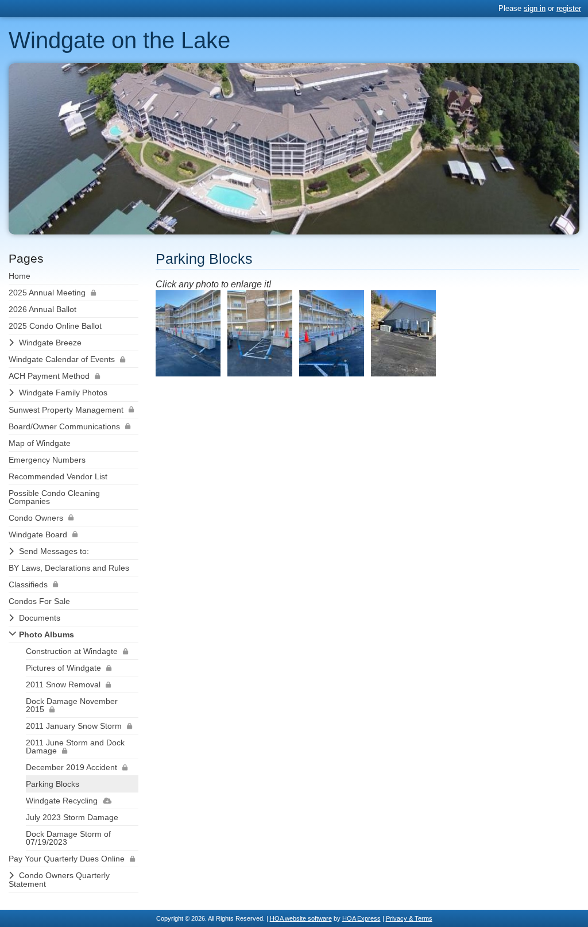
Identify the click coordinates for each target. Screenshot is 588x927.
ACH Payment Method (49, 375)
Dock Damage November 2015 (72, 705)
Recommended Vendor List (58, 476)
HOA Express (361, 918)
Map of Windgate (40, 443)
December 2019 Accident (71, 767)
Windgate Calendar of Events (62, 359)
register (568, 8)
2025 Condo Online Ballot (55, 325)
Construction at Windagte (72, 651)
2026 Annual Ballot (42, 309)
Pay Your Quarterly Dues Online (67, 858)
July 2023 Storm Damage (72, 817)
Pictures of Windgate (63, 667)
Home (19, 275)
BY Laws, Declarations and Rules (69, 567)
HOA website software (301, 918)
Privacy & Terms (409, 918)
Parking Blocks (52, 783)
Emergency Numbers (47, 459)
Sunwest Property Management (66, 409)
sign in (535, 8)
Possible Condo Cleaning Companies (54, 497)
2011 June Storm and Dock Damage (75, 746)
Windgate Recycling (62, 800)
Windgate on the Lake (119, 40)
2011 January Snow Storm (74, 725)
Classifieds (28, 584)
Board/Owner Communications (64, 426)
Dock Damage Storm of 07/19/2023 (68, 838)
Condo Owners (36, 517)
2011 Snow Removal (63, 684)
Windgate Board (38, 534)
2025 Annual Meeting (47, 292)
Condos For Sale (39, 601)
